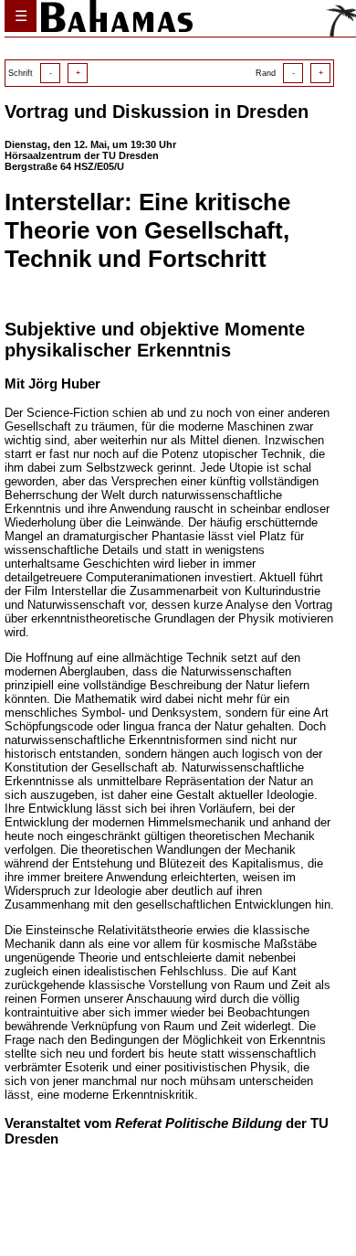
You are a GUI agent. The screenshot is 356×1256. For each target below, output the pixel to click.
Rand (289, 73)
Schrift (44, 73)
